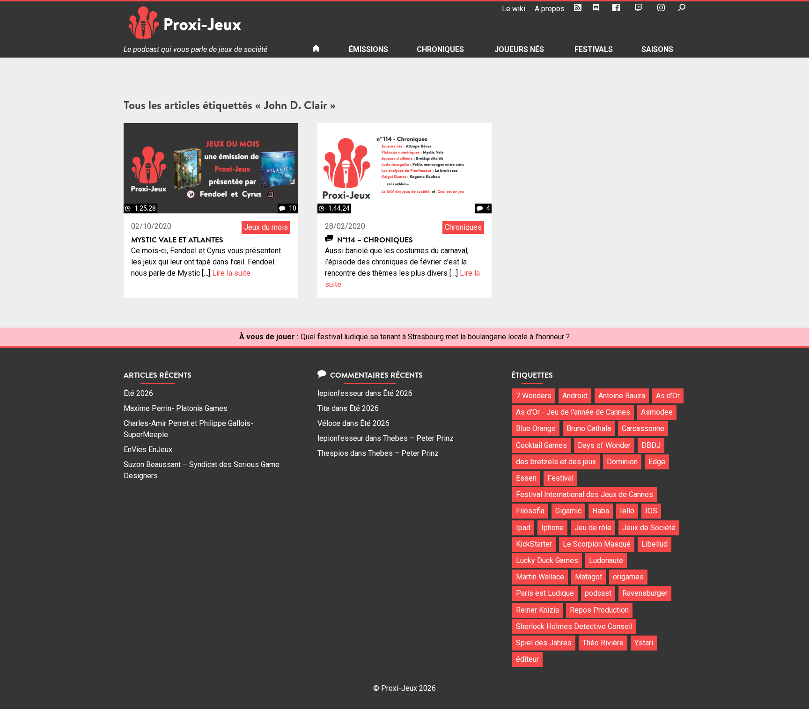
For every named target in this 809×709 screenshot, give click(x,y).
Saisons (657, 49)
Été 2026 (138, 393)
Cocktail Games (541, 445)
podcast (598, 593)
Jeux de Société (649, 527)
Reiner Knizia (537, 610)
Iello (627, 510)
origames (628, 576)
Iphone (552, 527)
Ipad (523, 527)
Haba (600, 510)
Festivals (593, 49)
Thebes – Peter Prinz (418, 438)
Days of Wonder (604, 445)
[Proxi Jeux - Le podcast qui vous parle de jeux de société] (210, 22)
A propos (550, 8)
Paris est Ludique (545, 593)
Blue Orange (536, 428)
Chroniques (440, 49)
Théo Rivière (603, 642)
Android (575, 395)
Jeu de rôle (592, 527)
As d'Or (668, 395)
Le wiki (513, 8)
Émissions (368, 49)
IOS (651, 510)
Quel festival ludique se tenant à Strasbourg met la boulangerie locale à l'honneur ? (435, 336)
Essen (526, 478)
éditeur (527, 659)
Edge (656, 461)
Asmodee (657, 412)
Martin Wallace (540, 576)
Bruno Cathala (588, 428)
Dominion (622, 461)
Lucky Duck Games (547, 560)
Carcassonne (643, 428)
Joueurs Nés (519, 49)
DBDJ (651, 445)
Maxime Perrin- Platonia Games (176, 408)
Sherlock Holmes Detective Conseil (574, 626)
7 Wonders (534, 395)
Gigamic (568, 510)
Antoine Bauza (621, 395)
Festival (560, 478)
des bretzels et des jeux (556, 461)
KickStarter (534, 544)
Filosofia (530, 510)
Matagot (588, 576)
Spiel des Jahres (544, 642)
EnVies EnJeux (148, 449)
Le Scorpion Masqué (597, 544)
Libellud (654, 544)
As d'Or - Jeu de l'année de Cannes (573, 412)
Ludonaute (606, 560)
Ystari (643, 642)
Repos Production (599, 610)
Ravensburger (645, 593)
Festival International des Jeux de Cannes (584, 494)
